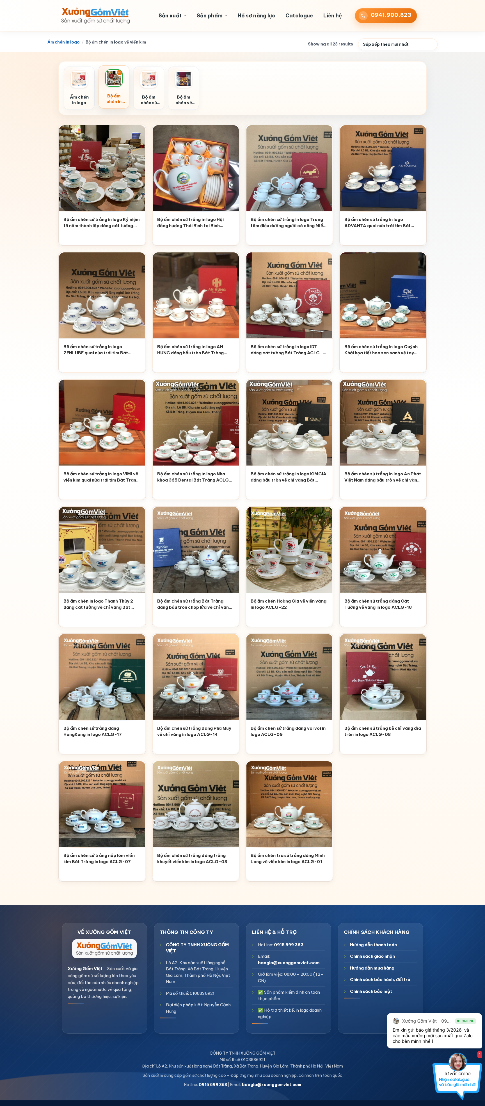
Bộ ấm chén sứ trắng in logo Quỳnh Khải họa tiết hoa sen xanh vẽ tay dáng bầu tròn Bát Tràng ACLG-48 (382, 350)
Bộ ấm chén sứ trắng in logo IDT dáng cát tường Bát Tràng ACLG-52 (287, 350)
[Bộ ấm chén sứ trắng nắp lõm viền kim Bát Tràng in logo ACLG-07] (102, 804)
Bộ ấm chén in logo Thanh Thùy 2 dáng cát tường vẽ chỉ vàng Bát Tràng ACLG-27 (98, 604)
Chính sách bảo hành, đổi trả (380, 979)
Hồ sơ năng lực (256, 15)
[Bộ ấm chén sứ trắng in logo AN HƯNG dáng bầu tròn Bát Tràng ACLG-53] (195, 295)
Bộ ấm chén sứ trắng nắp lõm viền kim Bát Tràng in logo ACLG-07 (99, 859)
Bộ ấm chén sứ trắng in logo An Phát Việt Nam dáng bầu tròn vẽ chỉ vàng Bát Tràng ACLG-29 (382, 477)
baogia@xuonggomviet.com (289, 962)
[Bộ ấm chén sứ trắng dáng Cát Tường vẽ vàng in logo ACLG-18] (383, 550)
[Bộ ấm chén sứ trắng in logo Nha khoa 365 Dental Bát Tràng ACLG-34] (195, 422)
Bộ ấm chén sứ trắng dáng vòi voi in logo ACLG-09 (288, 731)
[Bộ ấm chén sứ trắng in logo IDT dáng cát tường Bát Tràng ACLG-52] (289, 295)
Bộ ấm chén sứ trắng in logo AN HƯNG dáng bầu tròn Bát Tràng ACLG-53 (190, 350)
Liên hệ (332, 15)
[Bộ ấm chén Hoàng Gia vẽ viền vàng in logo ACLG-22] (289, 550)
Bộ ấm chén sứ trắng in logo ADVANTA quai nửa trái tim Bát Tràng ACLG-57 (377, 223)
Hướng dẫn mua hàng (372, 968)
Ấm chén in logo (63, 42)
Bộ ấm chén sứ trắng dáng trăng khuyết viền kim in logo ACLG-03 (192, 859)
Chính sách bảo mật (371, 991)
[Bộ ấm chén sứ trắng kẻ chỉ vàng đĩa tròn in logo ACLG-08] (383, 677)
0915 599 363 (288, 944)
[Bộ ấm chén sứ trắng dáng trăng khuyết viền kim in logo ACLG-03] (195, 804)
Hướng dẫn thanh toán (373, 944)
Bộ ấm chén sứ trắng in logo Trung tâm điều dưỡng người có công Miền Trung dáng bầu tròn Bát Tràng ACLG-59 (288, 223)
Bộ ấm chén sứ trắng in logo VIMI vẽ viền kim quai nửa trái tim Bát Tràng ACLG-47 (101, 477)
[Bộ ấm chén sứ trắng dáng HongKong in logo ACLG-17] (102, 677)
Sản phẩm (210, 15)
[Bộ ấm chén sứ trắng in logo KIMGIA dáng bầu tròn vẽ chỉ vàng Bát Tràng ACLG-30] (289, 422)
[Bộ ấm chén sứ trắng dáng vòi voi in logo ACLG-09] (289, 677)
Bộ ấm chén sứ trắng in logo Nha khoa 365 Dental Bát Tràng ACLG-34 (194, 477)
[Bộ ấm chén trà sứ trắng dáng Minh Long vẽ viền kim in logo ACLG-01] (289, 804)
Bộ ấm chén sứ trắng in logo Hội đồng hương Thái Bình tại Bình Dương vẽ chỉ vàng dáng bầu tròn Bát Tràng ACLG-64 (192, 223)
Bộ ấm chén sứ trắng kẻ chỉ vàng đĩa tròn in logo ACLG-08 (382, 731)
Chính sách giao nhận (372, 956)
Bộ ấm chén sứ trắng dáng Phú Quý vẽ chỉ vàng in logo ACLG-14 (194, 731)
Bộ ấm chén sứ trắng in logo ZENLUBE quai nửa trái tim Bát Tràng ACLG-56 (95, 350)
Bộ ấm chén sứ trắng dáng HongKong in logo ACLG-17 (92, 731)
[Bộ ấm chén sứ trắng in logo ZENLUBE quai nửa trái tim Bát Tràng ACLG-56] (102, 295)
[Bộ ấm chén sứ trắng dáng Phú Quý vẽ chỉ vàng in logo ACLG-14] (195, 677)
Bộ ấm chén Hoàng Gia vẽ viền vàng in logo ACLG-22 (288, 604)
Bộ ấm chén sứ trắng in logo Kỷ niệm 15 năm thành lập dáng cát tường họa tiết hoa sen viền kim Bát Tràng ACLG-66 (101, 223)
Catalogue (299, 15)
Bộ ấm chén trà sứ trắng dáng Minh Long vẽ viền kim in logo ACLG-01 (288, 859)
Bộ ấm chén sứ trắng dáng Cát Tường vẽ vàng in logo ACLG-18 (378, 604)
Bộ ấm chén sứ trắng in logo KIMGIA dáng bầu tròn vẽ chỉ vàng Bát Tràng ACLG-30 (288, 477)
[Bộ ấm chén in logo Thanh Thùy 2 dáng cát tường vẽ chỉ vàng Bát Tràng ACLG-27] (102, 550)
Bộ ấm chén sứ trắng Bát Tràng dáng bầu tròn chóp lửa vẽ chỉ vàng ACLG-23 (194, 604)
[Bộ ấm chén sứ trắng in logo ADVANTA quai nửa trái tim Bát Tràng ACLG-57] (383, 168)
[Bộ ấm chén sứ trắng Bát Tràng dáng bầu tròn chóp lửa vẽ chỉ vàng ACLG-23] (195, 550)
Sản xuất (170, 15)
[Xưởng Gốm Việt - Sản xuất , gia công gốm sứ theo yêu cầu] (95, 16)
